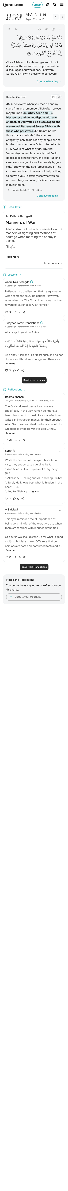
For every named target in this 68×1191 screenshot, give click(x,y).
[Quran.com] (13, 4)
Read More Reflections (34, 566)
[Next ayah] (62, 17)
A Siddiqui (11, 509)
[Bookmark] (16, 29)
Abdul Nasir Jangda (17, 282)
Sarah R (10, 450)
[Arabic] (53, 97)
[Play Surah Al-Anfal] (9, 29)
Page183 (31, 19)
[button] (56, 38)
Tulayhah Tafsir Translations (22, 323)
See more (10, 363)
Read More (12, 256)
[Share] (46, 29)
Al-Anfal (32, 14)
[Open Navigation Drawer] (61, 4)
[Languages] (47, 4)
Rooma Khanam (15, 397)
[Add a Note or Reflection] (53, 29)
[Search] (54, 4)
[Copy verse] (39, 29)
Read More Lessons (34, 380)
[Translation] (58, 97)
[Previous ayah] (56, 17)
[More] (60, 29)
